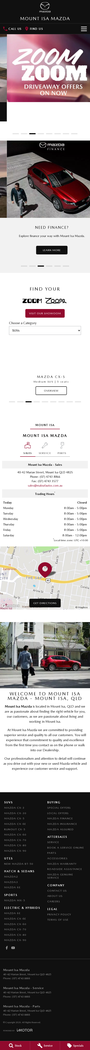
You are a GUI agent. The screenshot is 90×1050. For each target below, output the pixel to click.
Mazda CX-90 (15, 850)
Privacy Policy (59, 914)
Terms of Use (58, 919)
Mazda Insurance (62, 823)
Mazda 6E (12, 887)
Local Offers (58, 813)
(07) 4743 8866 (50, 476)
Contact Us (57, 890)
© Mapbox (81, 607)
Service (53, 842)
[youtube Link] (13, 947)
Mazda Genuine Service (60, 876)
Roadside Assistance (64, 869)
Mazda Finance (60, 818)
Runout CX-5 (15, 829)
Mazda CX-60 (15, 834)
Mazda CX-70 (15, 840)
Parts (52, 852)
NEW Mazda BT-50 (18, 863)
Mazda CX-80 (15, 845)
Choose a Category (22, 323)
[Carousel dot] (16, 133)
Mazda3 (11, 882)
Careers (53, 901)
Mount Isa (45, 425)
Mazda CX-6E (15, 823)
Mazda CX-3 (14, 807)
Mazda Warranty (62, 863)
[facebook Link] (6, 947)
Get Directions (45, 603)
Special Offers (59, 807)
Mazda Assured (60, 829)
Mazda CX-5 (14, 818)
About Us (55, 895)
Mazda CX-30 (15, 813)
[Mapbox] (11, 605)
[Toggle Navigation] (84, 29)
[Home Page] (45, 7)
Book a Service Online (65, 847)
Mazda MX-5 (14, 900)
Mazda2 (11, 876)
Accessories (57, 858)
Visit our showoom (45, 313)
